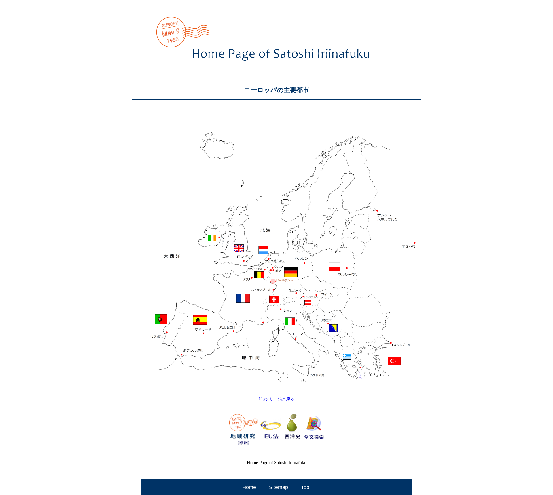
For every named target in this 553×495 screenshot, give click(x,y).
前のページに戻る (276, 399)
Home (249, 487)
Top (305, 487)
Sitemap (278, 487)
